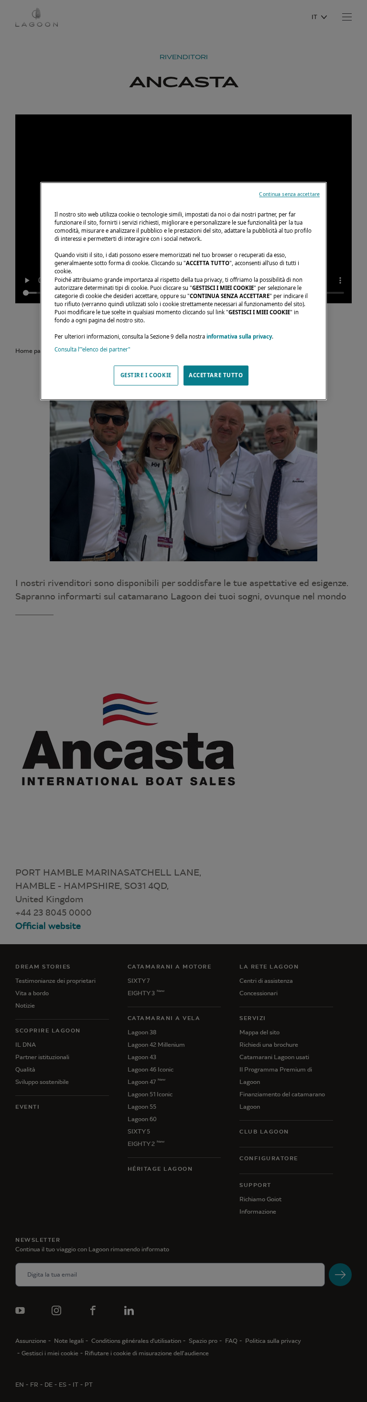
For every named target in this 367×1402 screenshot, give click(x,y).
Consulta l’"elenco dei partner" (92, 349)
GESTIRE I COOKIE (146, 375)
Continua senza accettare (289, 194)
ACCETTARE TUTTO (216, 375)
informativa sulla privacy (239, 336)
